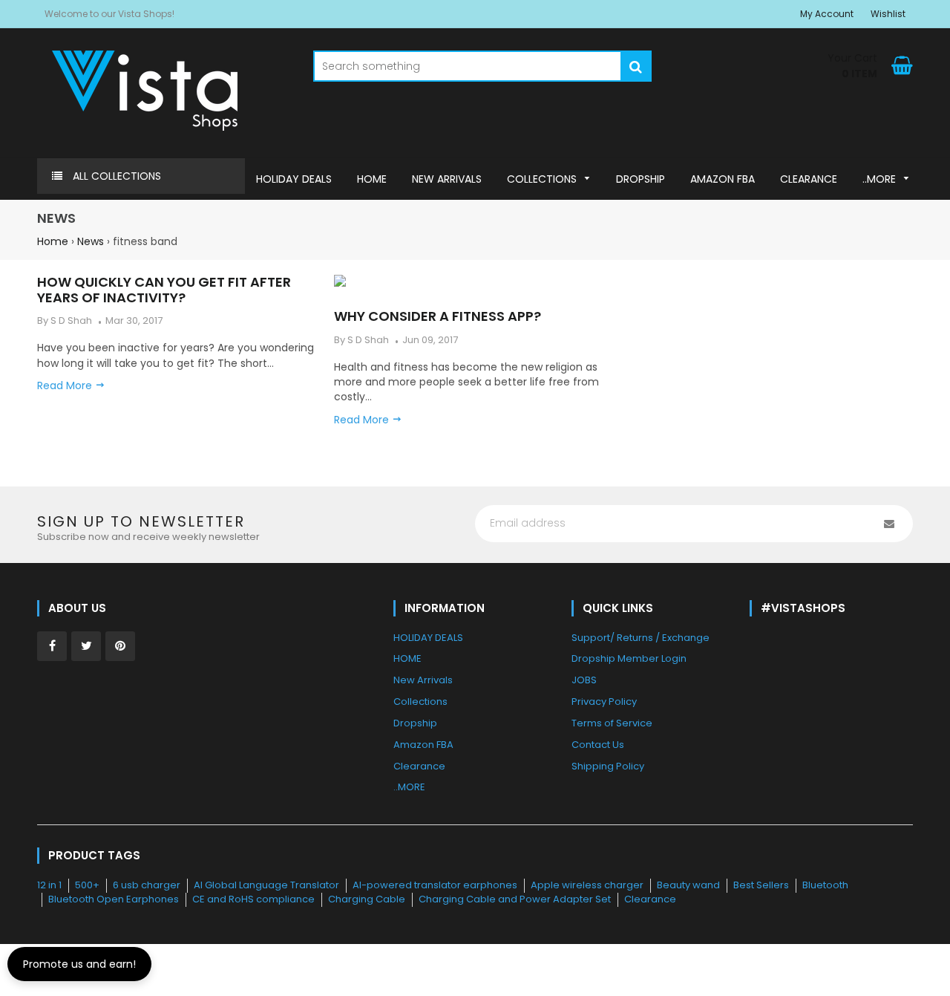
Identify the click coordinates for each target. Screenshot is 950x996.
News (90, 241)
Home (52, 241)
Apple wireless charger (587, 885)
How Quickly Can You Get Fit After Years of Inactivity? (164, 290)
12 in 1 (49, 885)
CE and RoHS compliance (253, 899)
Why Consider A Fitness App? (437, 316)
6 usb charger (146, 885)
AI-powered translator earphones (435, 885)
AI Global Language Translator (266, 885)
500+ (87, 885)
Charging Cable (366, 899)
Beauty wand (688, 885)
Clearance (650, 899)
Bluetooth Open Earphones (113, 899)
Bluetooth (825, 885)
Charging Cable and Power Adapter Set (515, 899)
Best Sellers (761, 885)
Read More (363, 419)
